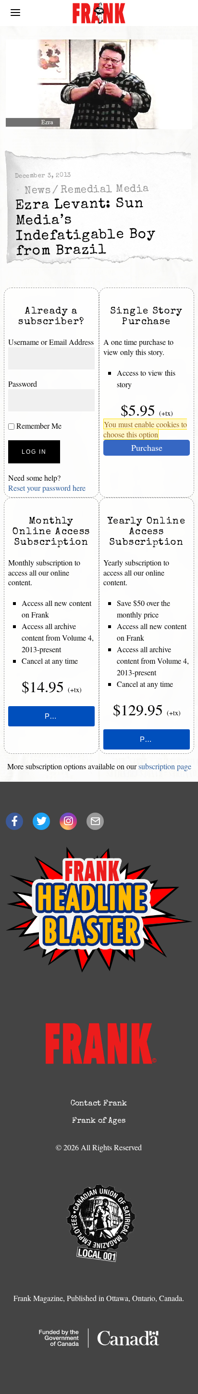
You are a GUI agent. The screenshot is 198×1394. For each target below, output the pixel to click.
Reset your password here (47, 488)
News (38, 191)
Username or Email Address (51, 342)
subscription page (164, 766)
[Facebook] (14, 821)
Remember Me (38, 426)
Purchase (146, 447)
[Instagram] (68, 821)
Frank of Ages (98, 1121)
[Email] (95, 821)
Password (22, 384)
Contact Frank (99, 1104)
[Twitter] (41, 821)
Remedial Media (105, 190)
